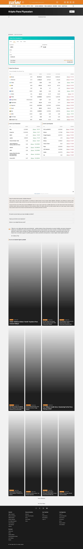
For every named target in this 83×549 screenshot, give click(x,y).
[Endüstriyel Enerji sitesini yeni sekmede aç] (41, 24)
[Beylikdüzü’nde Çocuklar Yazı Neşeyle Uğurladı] (33, 454)
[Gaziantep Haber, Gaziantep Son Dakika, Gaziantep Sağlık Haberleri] (14, 2)
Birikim (25, 41)
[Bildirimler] (73, 2)
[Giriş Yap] (70, 2)
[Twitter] (39, 508)
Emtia (18, 41)
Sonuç (11, 54)
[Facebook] (36, 508)
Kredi (21, 41)
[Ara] (65, 2)
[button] (68, 2)
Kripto (14, 41)
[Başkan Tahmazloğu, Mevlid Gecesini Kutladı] (67, 454)
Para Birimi (12, 44)
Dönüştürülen (44, 44)
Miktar (11, 49)
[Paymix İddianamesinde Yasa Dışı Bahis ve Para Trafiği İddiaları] (33, 369)
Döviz (11, 41)
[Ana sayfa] (9, 6)
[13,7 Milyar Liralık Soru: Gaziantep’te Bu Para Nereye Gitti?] (58, 369)
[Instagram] (43, 508)
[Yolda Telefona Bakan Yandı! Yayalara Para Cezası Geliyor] (24, 283)
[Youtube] (47, 508)
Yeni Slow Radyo (41, 503)
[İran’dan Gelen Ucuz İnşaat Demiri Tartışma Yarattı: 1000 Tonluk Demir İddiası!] (50, 283)
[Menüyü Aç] (23, 2)
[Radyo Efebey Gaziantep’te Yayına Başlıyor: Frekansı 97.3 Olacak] (16, 454)
